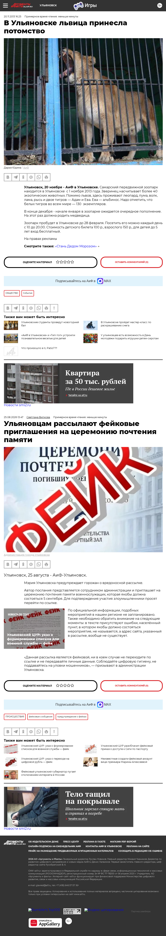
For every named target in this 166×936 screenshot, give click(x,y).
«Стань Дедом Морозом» (76, 246)
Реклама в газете (94, 841)
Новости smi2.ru (17, 405)
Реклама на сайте (138, 846)
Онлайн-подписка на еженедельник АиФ (54, 846)
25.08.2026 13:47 (13, 417)
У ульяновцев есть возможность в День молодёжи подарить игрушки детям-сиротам (130, 337)
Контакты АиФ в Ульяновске (104, 846)
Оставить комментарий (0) (131, 262)
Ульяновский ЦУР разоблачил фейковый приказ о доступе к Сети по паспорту (127, 747)
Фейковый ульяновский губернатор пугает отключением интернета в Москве (48, 773)
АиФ (26, 167)
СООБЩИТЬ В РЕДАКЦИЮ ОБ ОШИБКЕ (140, 851)
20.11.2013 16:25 (12, 16)
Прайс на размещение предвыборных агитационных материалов (71, 851)
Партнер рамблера (140, 911)
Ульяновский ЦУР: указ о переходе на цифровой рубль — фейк (45, 760)
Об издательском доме (43, 841)
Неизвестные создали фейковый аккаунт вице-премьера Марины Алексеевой (126, 760)
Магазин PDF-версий (123, 841)
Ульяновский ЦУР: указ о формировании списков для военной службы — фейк (47, 747)
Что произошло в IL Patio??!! (39, 348)
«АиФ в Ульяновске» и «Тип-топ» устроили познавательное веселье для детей (48, 337)
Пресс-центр (71, 841)
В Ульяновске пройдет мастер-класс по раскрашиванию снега (126, 324)
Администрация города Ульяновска (27, 554)
